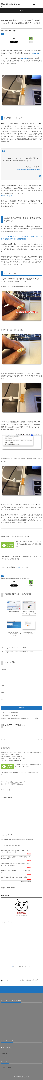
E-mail (2, 692)
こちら (18, 567)
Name (2, 685)
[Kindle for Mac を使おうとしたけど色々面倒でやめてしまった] (14, 627)
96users (29, 874)
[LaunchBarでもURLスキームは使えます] (29, 629)
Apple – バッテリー (7, 196)
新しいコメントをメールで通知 (10, 712)
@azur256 (35, 53)
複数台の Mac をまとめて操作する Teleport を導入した (29, 613)
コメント (24, 578)
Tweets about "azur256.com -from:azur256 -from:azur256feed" (17, 839)
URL (2, 699)
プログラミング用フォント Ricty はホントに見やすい (15, 877)
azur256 (18, 756)
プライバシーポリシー (15, 760)
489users (29, 854)
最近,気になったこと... (10, 5)
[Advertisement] (18, 815)
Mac (3, 33)
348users (29, 860)
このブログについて (10, 758)
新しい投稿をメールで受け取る (10, 715)
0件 (11, 31)
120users (29, 867)
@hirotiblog (24, 58)
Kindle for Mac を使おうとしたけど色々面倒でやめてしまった (14, 634)
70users (29, 879)
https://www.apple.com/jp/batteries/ (28, 169)
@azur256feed (5, 784)
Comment (3, 669)
